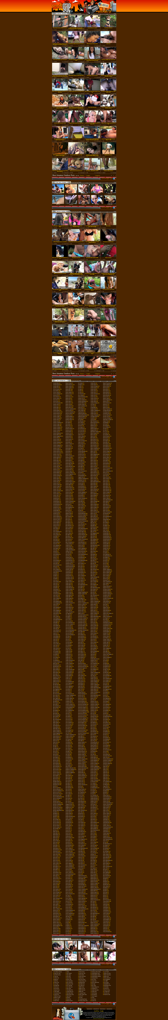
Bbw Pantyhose (56, 705)
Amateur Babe (55, 407)
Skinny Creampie (106, 492)
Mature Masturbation (94, 481)
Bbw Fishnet (55, 690)
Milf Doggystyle (94, 533)
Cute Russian (68, 752)
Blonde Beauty (56, 913)
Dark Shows (69, 996)
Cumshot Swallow (69, 736)
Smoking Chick (106, 540)
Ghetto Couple (80, 502)
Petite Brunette (93, 731)
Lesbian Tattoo (93, 390)
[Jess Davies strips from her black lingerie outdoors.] (92, 240)
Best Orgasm (55, 757)
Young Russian (106, 925)
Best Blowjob (55, 748)
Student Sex (105, 614)
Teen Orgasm (105, 719)
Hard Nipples (80, 598)
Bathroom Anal (56, 680)
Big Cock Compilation (57, 790)
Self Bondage (105, 422)
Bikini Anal (55, 831)
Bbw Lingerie (55, 698)
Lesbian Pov (80, 924)
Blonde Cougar (56, 922)
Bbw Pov (55, 708)
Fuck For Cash (81, 474)
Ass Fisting (55, 654)
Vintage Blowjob (106, 822)
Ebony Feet (68, 858)
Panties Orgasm (93, 696)
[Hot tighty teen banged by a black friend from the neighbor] (60, 320)
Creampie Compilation (70, 695)
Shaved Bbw (105, 442)
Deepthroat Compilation (70, 769)
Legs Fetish (80, 871)
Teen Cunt (105, 683)
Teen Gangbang (106, 704)
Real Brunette (93, 857)
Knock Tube (69, 979)
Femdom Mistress (81, 402)
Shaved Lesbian (106, 457)
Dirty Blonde (68, 786)
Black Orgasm (55, 874)
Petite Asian (93, 728)
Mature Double (93, 455)
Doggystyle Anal (69, 804)
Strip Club (105, 604)
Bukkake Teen (68, 514)
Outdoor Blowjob (94, 680)
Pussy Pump (93, 846)
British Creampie (69, 443)
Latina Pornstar (81, 855)
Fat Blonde (68, 927)
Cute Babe (67, 740)
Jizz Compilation (81, 792)
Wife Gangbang (106, 872)
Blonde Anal (55, 910)
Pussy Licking (93, 842)
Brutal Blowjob (68, 505)
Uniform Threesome (107, 804)
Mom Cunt (93, 583)
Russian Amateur (106, 386)
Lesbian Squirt (93, 384)
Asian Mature (55, 621)
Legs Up (79, 874)
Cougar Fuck (68, 664)
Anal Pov (55, 557)
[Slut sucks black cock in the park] (60, 58)
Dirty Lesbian (68, 793)
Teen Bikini (105, 671)
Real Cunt (92, 863)
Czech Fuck (68, 760)
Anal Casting (55, 528)
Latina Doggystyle (81, 839)
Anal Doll (55, 537)
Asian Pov (55, 633)
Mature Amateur (94, 433)
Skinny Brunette (106, 490)
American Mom (56, 524)
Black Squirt (55, 890)
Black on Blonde (56, 908)
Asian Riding (55, 636)
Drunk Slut (68, 831)
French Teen (80, 469)
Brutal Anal (68, 504)
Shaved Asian (105, 439)
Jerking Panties (81, 790)
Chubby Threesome (69, 602)
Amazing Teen (56, 513)
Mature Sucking (93, 504)
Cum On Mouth (68, 722)
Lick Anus (92, 404)
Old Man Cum (93, 660)
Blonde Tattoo (68, 402)
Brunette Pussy (68, 492)
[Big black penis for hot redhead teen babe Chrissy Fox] (92, 304)
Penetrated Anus (94, 716)
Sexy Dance (105, 433)
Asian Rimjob (55, 637)
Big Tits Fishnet (56, 822)
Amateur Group (56, 448)
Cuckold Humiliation (69, 705)
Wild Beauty (105, 881)
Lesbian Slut (80, 933)
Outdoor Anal (93, 678)
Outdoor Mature (94, 689)
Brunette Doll (68, 475)
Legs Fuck (80, 872)
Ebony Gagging (68, 863)
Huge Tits (80, 689)
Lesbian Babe (80, 878)
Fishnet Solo (80, 439)
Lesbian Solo (93, 383)
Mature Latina (93, 477)
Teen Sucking (105, 745)
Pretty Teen (93, 816)
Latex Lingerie (81, 825)
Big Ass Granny (56, 772)
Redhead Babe (93, 877)
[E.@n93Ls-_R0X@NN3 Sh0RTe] (92, 169)
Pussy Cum (93, 834)
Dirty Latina (68, 792)
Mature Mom (93, 483)
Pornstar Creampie (94, 763)
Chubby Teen (68, 601)
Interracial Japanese (81, 719)
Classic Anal (68, 604)
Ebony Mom (68, 878)
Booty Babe (68, 422)
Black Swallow (56, 893)
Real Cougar (93, 860)
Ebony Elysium (70, 1000)
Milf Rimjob (93, 554)
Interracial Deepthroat (82, 710)
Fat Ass (67, 922)
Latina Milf (80, 849)
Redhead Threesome (94, 899)
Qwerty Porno (84, 950)
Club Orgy (68, 636)
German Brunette (81, 489)
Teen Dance (105, 684)
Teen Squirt (105, 740)
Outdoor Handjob (94, 686)
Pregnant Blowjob (94, 798)
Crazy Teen (68, 692)
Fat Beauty (68, 925)
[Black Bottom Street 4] (76, 137)
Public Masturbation (94, 830)
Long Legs (93, 419)
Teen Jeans (105, 711)
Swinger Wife (105, 645)
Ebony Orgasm (68, 880)
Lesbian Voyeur (93, 399)
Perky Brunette (93, 724)
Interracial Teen (81, 731)
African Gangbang (56, 393)
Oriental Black (93, 677)
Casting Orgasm (69, 546)
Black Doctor (55, 858)
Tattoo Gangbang (106, 648)
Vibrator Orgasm (106, 813)
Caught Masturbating (69, 549)
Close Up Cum (68, 625)
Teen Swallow (105, 746)
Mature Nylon (93, 484)
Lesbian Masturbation (82, 908)
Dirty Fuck (68, 790)
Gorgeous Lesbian (81, 536)
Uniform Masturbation (107, 802)
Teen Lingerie (105, 714)
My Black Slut (82, 983)
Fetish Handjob (81, 408)
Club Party (68, 637)
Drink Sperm (68, 819)
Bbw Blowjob (55, 684)
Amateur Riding (56, 472)
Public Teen (93, 833)
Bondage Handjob (69, 416)
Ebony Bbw (68, 842)
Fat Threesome (81, 393)
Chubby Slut (68, 599)
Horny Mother (80, 652)
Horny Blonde (80, 634)
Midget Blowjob (94, 519)
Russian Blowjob (106, 393)
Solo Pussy (105, 560)
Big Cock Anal (56, 787)
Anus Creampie (56, 569)
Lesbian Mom (80, 911)
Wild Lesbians (105, 886)
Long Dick (93, 418)
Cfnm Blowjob (68, 552)
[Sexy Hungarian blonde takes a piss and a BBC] (92, 272)
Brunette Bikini (68, 464)
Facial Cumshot (68, 914)
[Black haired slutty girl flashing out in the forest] (60, 90)
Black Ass (55, 843)
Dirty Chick (68, 789)
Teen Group (105, 708)
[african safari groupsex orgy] (60, 122)
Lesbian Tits (93, 395)
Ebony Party (68, 883)
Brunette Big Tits (69, 463)
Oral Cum (92, 666)
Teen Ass (104, 661)
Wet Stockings (105, 851)
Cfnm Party (68, 555)
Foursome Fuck (81, 454)
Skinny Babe (105, 483)
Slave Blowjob (105, 513)
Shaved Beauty (106, 443)
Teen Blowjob (105, 672)
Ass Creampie (55, 651)
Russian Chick (105, 396)
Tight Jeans (105, 774)
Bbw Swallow (55, 716)
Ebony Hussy (81, 974)
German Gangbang (81, 492)
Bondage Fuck (68, 414)
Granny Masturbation (82, 554)
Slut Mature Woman (58, 193)
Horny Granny (80, 645)
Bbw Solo (55, 711)
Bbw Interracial (56, 693)
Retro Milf (92, 916)
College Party (68, 654)
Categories (97, 175)
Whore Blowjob (106, 857)
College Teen (68, 658)
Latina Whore (80, 866)
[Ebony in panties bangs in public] (76, 367)
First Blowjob (80, 421)
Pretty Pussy (93, 814)
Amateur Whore (56, 493)
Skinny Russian (106, 507)
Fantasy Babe (68, 917)
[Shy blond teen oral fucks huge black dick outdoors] (60, 169)
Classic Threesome (69, 611)
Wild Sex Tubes (84, 961)
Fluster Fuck (84, 204)
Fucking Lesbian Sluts (83, 1000)
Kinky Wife (80, 811)
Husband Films (81, 692)
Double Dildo (68, 811)
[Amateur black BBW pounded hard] (108, 367)
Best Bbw (55, 746)
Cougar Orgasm (68, 666)
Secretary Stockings (106, 418)
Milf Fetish (93, 536)
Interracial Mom (81, 724)
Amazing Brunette (56, 504)
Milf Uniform (93, 572)
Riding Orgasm (93, 931)
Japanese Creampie (81, 755)
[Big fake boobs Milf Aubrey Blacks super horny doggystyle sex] (108, 272)
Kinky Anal (80, 799)
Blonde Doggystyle (56, 925)
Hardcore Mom (81, 605)
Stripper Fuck (105, 607)
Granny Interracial (81, 551)
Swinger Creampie (106, 640)
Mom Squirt (93, 593)
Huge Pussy (80, 686)
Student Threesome (106, 616)
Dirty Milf (67, 795)
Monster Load (93, 605)
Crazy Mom (68, 689)
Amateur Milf (55, 458)
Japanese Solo (80, 781)
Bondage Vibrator (69, 419)
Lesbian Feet (80, 895)
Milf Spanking (93, 558)
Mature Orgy (93, 487)
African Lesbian (56, 398)
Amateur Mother (56, 461)
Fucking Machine (81, 475)
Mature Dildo (93, 452)
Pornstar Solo (93, 777)
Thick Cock (105, 757)
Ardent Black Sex (70, 991)
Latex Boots (80, 821)
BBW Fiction (81, 986)
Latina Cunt (80, 837)
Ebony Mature (68, 875)
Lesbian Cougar (81, 890)
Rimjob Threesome (106, 383)
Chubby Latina (68, 592)
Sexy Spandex (105, 434)
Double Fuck (68, 814)
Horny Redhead (81, 655)
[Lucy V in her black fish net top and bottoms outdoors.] (60, 106)
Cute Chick (68, 745)
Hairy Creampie (81, 575)
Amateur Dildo (56, 434)
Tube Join (97, 193)
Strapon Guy (105, 599)
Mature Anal (93, 434)
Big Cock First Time (57, 793)
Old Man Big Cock (94, 658)
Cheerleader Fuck (69, 578)
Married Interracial (94, 422)
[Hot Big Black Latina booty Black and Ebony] (92, 288)
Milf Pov (92, 552)
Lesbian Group (81, 902)
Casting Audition (69, 543)
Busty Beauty (68, 522)
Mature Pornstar (94, 490)
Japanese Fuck (80, 760)
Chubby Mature (68, 595)
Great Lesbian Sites (95, 982)
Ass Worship (55, 660)
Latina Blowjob (81, 831)
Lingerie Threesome (94, 414)
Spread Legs (105, 578)
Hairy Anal (80, 564)
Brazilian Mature (69, 434)
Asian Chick (55, 595)
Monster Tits (93, 608)
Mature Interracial (94, 474)
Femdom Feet (80, 398)
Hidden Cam (80, 613)
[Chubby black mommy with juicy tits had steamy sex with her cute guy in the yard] (60, 42)
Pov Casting (93, 783)
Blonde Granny (68, 383)
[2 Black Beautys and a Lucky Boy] (60, 240)
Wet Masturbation (106, 843)
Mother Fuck (93, 614)
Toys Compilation (106, 789)
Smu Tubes (69, 988)
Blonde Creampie (56, 924)
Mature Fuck (93, 466)
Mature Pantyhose (94, 489)
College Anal (68, 649)
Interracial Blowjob (81, 702)
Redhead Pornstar (94, 893)
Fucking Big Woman (83, 999)
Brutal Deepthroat (69, 507)
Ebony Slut (68, 887)
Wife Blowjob (105, 871)
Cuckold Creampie (69, 704)
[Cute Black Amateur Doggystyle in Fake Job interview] (92, 224)
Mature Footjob (93, 464)
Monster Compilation (94, 601)
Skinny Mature (106, 501)
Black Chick (55, 854)
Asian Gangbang (56, 610)
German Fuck (80, 490)
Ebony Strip (68, 890)
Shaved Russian (106, 463)
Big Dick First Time (57, 807)
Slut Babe (105, 521)
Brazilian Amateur (69, 428)
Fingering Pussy (81, 418)
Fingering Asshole (81, 413)
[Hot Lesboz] (108, 224)
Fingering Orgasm (81, 416)
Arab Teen (55, 580)
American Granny (56, 519)
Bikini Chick (55, 836)
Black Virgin (55, 904)
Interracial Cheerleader (82, 704)
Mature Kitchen (93, 475)
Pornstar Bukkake (94, 760)
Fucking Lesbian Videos (96, 971)
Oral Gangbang (93, 669)
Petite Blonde (93, 730)
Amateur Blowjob (56, 411)
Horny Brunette (81, 637)
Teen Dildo (105, 687)
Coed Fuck (68, 646)
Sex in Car (105, 431)
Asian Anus (55, 584)
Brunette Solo (68, 495)
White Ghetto (105, 852)
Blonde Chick (55, 921)
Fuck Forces (58, 950)
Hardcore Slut (80, 610)
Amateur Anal (55, 404)
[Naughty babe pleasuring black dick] (76, 122)
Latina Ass (80, 828)
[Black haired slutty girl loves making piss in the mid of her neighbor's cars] (60, 367)
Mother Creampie (94, 613)
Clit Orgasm (68, 616)
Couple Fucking (69, 672)
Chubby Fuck (68, 590)
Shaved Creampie (106, 451)
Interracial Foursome (82, 714)
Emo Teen (67, 895)
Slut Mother (105, 525)
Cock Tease (68, 643)
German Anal (80, 483)
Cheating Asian (68, 557)
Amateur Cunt (55, 431)
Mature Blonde (93, 442)
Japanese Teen (80, 783)
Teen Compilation (106, 678)
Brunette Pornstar (69, 489)
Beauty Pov (55, 740)
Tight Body (105, 771)
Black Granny (55, 861)
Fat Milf (79, 386)
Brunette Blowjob (69, 466)
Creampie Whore (69, 702)
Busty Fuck (68, 530)
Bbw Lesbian (55, 696)
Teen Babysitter (106, 664)
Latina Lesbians (81, 845)
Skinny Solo (105, 508)
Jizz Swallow (80, 796)
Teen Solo (105, 736)
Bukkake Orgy (68, 513)
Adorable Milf (55, 386)
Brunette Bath (68, 460)
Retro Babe (93, 902)
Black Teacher (55, 895)
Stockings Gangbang (107, 593)
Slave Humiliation (106, 516)
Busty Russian (68, 539)
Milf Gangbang (93, 539)
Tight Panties (105, 775)
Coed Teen (68, 648)
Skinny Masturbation (107, 499)
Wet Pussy (105, 849)
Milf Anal (92, 522)
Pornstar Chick (93, 761)
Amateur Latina (56, 454)
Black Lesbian (55, 863)
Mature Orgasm (93, 486)
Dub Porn (71, 204)
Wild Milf (105, 889)
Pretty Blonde (93, 807)
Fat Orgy (79, 389)
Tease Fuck (105, 658)
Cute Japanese (68, 746)
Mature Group (93, 469)
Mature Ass (93, 436)
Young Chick (105, 914)
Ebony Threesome (69, 893)
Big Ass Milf (55, 775)
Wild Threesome (106, 899)
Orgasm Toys (93, 674)
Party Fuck (93, 711)
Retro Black (93, 904)
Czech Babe (68, 755)
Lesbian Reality (81, 927)
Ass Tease (55, 658)
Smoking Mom (106, 545)
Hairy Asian (80, 566)
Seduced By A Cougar (107, 419)
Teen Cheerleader (106, 675)
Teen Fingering (106, 698)
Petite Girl (92, 734)
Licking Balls (93, 407)
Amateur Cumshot (56, 430)
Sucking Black (105, 625)
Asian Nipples (55, 625)
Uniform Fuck (105, 801)
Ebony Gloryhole (69, 866)
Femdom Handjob (81, 399)
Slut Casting (105, 522)
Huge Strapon (80, 687)
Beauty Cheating (56, 730)
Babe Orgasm (55, 672)
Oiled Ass (92, 655)
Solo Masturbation (106, 555)
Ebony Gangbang (69, 864)
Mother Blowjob (94, 611)
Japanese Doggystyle (82, 758)
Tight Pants (105, 777)
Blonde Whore (68, 407)
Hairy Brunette (81, 572)
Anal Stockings (56, 560)
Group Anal (80, 555)
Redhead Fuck (93, 886)
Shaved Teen (105, 466)
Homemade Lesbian (81, 624)
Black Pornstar (56, 878)
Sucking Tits (105, 633)
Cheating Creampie (69, 561)
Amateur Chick (56, 419)
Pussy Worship (93, 852)
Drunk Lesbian (68, 825)
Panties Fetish (93, 693)
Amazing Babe (56, 499)
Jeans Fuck (80, 787)
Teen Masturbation (106, 716)
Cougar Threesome (69, 669)
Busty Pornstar (68, 537)
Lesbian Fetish (80, 896)
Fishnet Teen (80, 442)
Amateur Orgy (56, 466)
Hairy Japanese (81, 580)
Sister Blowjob (106, 474)
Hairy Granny (80, 578)
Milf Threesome (94, 569)
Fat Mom (80, 387)
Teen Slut (105, 734)
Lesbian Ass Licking (82, 877)
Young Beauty (105, 907)
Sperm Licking (106, 575)
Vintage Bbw (105, 819)
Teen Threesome (106, 749)
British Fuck (68, 445)
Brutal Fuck (68, 510)
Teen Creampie (106, 680)
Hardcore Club (81, 601)
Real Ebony (93, 864)
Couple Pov (68, 677)
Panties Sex (93, 698)
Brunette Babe (68, 458)
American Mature (56, 521)
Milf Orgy (92, 548)
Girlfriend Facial (81, 516)
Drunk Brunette (68, 822)
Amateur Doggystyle (57, 436)
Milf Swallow (93, 566)
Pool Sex (92, 752)
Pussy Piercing (93, 845)
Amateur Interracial (56, 452)
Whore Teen (105, 864)
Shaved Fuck (105, 452)
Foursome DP (80, 452)
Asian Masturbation (56, 619)
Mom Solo (92, 592)
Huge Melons (80, 683)
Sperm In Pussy (106, 574)
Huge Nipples (80, 684)
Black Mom (55, 871)
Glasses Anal (80, 522)
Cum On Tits (68, 725)
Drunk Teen (68, 833)
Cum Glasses (68, 714)
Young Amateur (106, 901)
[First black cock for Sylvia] (92, 74)
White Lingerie (106, 854)
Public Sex (93, 831)
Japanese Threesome (82, 784)
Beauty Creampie (56, 731)
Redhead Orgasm (94, 892)
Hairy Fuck (80, 577)
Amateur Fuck (55, 443)
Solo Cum (105, 551)
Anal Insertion (55, 546)
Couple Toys (68, 678)
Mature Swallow (94, 505)
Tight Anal (105, 766)
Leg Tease (80, 869)
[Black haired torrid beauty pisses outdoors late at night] (60, 153)
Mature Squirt (93, 499)
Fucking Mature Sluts (96, 973)
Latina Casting (80, 833)
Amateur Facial (56, 440)
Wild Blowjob (105, 884)
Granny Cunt (80, 545)
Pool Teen (92, 754)
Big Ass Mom (55, 777)
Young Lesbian (106, 924)
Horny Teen (80, 658)
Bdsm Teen (55, 724)
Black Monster (56, 872)
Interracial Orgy (81, 727)
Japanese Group (81, 763)
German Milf (80, 495)
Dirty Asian (68, 781)
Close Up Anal (68, 621)
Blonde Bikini (55, 916)
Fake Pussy (68, 916)
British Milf (68, 449)
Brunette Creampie (69, 472)
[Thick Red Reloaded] (92, 106)
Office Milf (93, 652)
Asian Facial (55, 604)
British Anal (68, 440)
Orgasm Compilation (94, 672)
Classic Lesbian (68, 608)
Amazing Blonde (56, 502)
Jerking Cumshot (81, 789)
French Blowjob (81, 461)
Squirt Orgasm (105, 583)
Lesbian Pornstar (81, 922)
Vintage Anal (105, 816)
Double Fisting (68, 813)
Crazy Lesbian (68, 687)
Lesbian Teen (93, 392)
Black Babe (55, 845)
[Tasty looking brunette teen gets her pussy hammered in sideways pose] (76, 106)
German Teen (80, 496)
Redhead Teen (93, 898)
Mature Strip (93, 502)
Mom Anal (92, 578)
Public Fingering (94, 825)
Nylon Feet (93, 643)
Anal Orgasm (55, 548)
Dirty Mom (68, 796)
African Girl (55, 395)
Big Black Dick (56, 783)
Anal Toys (55, 566)
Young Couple (105, 916)
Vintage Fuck (105, 824)
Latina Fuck (80, 840)
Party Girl (92, 713)
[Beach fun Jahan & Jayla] (76, 288)
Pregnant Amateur (94, 796)
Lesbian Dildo (80, 892)
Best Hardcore (55, 755)
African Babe (55, 390)
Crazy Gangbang (69, 686)
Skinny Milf (105, 502)
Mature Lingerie (94, 480)
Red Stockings (93, 874)
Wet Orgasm (105, 845)
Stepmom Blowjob (106, 586)
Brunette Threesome (69, 501)
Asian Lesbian (55, 616)
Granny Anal (80, 540)
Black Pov (55, 880)
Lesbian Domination (82, 893)
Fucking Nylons (95, 977)
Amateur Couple (56, 425)
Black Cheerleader (56, 852)
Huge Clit (80, 672)
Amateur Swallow (56, 484)
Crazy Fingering (69, 683)
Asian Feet (55, 605)
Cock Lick (67, 640)
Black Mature (55, 866)
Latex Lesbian (80, 824)
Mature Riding (93, 495)
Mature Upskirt (93, 514)
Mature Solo (93, 498)
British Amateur (69, 439)
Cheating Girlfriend (69, 564)
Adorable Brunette (56, 384)
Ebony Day (69, 999)
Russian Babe (105, 389)
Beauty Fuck (55, 734)
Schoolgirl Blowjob (106, 410)
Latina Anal (80, 827)
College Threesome (69, 660)
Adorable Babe (56, 383)
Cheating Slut (68, 574)
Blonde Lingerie (69, 387)
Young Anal (105, 902)
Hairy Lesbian (80, 583)
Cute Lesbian (68, 749)
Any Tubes (69, 974)
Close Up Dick (68, 627)
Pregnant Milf (93, 802)
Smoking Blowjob (106, 537)
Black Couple (55, 855)
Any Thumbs (69, 973)
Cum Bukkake (68, 708)
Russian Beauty (106, 390)
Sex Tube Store (70, 986)
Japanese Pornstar (81, 777)
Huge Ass (80, 669)
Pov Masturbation (94, 787)
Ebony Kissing (68, 871)
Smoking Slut (105, 546)
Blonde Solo (68, 399)
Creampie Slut (68, 701)
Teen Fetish (105, 696)
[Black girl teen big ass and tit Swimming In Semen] (60, 137)
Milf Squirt (93, 560)
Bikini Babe (55, 833)
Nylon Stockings (94, 651)
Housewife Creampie (82, 664)
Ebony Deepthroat (69, 855)
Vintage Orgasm (106, 833)
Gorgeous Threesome (82, 539)
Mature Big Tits (93, 440)
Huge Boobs (80, 671)
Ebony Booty (68, 846)
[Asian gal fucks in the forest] (108, 288)
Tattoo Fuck (105, 646)
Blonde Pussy (68, 396)
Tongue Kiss (105, 786)
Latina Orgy (80, 854)
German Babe (80, 484)
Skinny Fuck (105, 493)
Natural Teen (93, 630)
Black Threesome (56, 898)
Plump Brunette (93, 748)
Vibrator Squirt (106, 814)
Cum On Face (68, 719)
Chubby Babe (68, 584)
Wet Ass (104, 842)
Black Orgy (55, 875)
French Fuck (80, 463)
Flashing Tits (80, 445)
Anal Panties (55, 552)
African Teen (55, 401)
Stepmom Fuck (106, 587)
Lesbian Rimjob (81, 928)
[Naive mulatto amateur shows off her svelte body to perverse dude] (92, 58)
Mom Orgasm (93, 589)
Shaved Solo (105, 464)
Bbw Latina (55, 695)
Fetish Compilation (81, 405)
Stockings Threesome (107, 598)
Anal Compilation (56, 531)
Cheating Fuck (68, 563)
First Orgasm (80, 427)
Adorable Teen (56, 387)
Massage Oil (93, 427)
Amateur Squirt (56, 478)
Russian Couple (106, 398)
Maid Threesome (94, 421)
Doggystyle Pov (69, 807)
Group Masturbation (82, 560)
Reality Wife (93, 872)
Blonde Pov (68, 395)
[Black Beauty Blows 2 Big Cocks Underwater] (76, 304)
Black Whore (55, 905)
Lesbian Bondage (81, 884)
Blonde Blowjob (56, 917)
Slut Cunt (105, 524)
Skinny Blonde (106, 487)
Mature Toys (93, 513)
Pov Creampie (93, 784)
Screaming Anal (106, 411)
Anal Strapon (55, 561)
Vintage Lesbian (106, 825)
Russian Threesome (106, 408)
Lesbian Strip (93, 389)
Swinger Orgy (105, 642)
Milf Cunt (92, 531)
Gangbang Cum (81, 480)
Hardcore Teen (81, 611)
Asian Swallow (56, 643)
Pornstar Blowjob (94, 758)
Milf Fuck (92, 537)
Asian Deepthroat (56, 601)
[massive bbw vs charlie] (92, 26)
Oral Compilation (94, 663)
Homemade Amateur (82, 614)
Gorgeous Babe (81, 531)
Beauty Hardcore (56, 736)
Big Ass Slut (55, 778)
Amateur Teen (55, 489)
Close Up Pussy (68, 633)
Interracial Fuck (81, 716)
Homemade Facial (81, 619)
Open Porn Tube (71, 193)
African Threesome (56, 402)
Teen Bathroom (106, 666)
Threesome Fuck (106, 761)
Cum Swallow (68, 731)
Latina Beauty (80, 830)
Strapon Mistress (106, 601)
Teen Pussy (105, 730)
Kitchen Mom (80, 816)
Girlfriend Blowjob (81, 513)
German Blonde (81, 486)
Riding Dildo (93, 928)
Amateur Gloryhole (56, 446)
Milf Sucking (93, 564)
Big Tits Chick (56, 821)
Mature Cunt (93, 451)
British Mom (68, 451)
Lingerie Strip (93, 413)
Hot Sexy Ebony (82, 979)
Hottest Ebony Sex (82, 980)
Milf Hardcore (93, 542)
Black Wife (55, 907)
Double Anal (68, 808)
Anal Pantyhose (56, 554)
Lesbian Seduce (81, 930)
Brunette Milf (68, 484)
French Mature (81, 464)
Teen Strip (105, 743)
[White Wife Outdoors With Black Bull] (76, 74)
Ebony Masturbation (69, 874)
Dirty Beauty (68, 784)
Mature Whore (93, 516)
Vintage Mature (106, 828)
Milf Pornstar (93, 551)
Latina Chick (80, 834)
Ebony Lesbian (68, 872)
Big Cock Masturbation (57, 796)
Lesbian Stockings (94, 386)
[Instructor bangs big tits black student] (60, 335)
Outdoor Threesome (94, 692)
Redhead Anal (93, 875)
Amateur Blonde (56, 410)
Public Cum (93, 821)
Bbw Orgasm (55, 702)
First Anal (80, 419)
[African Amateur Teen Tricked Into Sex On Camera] (108, 106)
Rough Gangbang (106, 384)
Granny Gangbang (81, 548)
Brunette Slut (68, 493)
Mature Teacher (93, 510)
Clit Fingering (68, 613)
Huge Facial (80, 680)
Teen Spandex (105, 737)
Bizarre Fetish (55, 840)
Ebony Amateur (68, 837)
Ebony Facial (68, 857)
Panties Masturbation (94, 695)
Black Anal (55, 842)
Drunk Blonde (68, 821)
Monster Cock (93, 599)
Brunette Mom (68, 486)
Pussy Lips (93, 843)
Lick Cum (92, 405)
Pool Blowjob (93, 751)
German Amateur (81, 481)
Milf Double (93, 534)
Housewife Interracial (82, 666)
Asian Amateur (56, 581)
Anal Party (55, 555)
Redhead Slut (93, 895)
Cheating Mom (68, 572)
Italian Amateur (81, 734)
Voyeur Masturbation (107, 839)
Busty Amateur (68, 516)
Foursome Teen (81, 455)
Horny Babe (80, 631)
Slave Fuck (105, 514)
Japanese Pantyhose (81, 775)
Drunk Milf (68, 827)
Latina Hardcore (81, 843)
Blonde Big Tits (56, 914)
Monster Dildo (93, 604)
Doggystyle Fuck (69, 805)
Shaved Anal (105, 437)
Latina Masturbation (82, 848)
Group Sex (80, 561)
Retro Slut (92, 919)
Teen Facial (105, 693)
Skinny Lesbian (106, 498)
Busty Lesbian (68, 533)
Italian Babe (80, 736)
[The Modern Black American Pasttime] (76, 42)
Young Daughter (106, 919)
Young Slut (105, 927)
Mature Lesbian (93, 478)
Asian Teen (55, 645)
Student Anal (105, 608)
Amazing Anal (55, 496)
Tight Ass (105, 769)
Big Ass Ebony (56, 769)
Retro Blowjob (93, 907)
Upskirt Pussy (105, 808)
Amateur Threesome (57, 490)
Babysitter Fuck (56, 677)
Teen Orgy (105, 721)
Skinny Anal (105, 480)
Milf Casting (93, 528)
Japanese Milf (80, 771)
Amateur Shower (56, 474)
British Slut (68, 452)
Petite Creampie (93, 733)
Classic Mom (68, 610)
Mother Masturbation (94, 616)
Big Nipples (55, 814)
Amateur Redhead (56, 471)
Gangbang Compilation (82, 478)
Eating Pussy (68, 834)
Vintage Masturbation (107, 827)
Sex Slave (105, 430)
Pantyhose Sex (93, 708)
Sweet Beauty (105, 637)
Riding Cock (93, 922)
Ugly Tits (105, 793)
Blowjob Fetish (68, 410)
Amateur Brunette (56, 413)
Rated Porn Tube (70, 983)
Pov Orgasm (93, 790)
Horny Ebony (80, 643)
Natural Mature (93, 627)
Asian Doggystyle (56, 602)
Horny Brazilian (81, 636)
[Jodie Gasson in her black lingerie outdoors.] (76, 320)
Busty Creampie (69, 527)
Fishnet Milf (80, 437)
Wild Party (105, 893)
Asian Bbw (55, 587)
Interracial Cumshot (81, 708)
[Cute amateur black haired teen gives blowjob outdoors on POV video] (108, 304)
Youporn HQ (97, 961)
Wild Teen (105, 898)
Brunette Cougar (69, 471)
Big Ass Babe (55, 761)
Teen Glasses (105, 705)
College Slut (68, 657)
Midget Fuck (93, 521)
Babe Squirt (55, 674)
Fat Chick (67, 930)
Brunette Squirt (68, 496)
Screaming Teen (106, 413)
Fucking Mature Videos (96, 974)
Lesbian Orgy (80, 916)
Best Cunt (55, 751)
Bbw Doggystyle (56, 689)
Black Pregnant (56, 881)
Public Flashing (93, 827)
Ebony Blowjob (68, 845)
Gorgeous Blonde (81, 533)
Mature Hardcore (94, 472)
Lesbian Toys (93, 396)
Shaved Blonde (106, 446)
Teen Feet (105, 695)
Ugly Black (105, 790)
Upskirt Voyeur (106, 811)
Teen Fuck (105, 702)
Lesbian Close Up (81, 886)
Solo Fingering (106, 554)
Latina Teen (80, 863)
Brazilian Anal (68, 430)
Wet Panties (105, 846)
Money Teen (93, 596)
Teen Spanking (106, 739)
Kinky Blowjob (81, 801)
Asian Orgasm (55, 627)
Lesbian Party (80, 919)
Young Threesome (106, 931)
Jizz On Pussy (80, 793)
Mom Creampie (93, 581)
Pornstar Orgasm (94, 769)
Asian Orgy (55, 628)
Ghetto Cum (80, 504)
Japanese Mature (81, 769)
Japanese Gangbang (81, 761)
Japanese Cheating (81, 752)
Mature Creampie (94, 449)
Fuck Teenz (94, 979)
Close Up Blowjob (69, 622)
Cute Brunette (68, 743)
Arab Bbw (55, 575)
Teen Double (105, 692)
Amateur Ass (55, 405)
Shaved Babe (105, 440)
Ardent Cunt (110, 193)
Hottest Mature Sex (95, 986)
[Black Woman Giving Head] (92, 42)
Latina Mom (80, 851)
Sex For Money (106, 427)
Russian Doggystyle (106, 399)
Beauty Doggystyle (56, 733)
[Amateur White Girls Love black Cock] (76, 90)
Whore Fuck (105, 858)
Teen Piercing (105, 727)
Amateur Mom (56, 460)
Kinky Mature (80, 807)
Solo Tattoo (105, 561)
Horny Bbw (80, 633)
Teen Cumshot (105, 681)
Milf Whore (93, 574)
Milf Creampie (93, 530)
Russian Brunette (106, 395)
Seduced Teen (105, 421)
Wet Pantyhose (105, 848)
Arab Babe (55, 574)
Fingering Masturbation (82, 414)
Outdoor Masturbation (95, 687)
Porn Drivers (71, 950)
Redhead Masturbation (95, 889)
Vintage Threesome (106, 837)
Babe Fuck (55, 671)
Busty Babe (68, 521)
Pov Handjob (93, 786)
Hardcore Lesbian (81, 604)
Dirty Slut (67, 799)
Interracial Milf (81, 722)
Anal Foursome (56, 542)
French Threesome (81, 471)
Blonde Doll (55, 927)
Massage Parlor (93, 430)
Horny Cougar (80, 640)
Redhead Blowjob (94, 880)
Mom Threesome (94, 595)
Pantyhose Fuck (93, 705)
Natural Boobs (93, 624)
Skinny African (106, 477)
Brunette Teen (68, 499)
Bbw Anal (55, 683)
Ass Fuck (55, 655)
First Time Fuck (81, 431)
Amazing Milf (55, 510)
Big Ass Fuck (55, 771)
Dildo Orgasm (68, 775)
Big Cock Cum (56, 792)
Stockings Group (106, 595)
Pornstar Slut (93, 775)
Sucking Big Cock (106, 622)
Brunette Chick (68, 469)
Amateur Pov (55, 469)
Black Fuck (55, 860)
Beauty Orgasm (56, 737)
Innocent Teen (80, 696)
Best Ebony (55, 752)
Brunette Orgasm (69, 487)
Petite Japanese (93, 736)
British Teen (68, 454)
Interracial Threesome (82, 733)
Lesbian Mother (81, 913)
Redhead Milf (93, 890)
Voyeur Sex (105, 840)
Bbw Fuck (55, 692)
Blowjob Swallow (69, 413)
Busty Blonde (68, 524)
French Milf (80, 466)
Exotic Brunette (68, 904)
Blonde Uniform (69, 405)
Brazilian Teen (68, 437)
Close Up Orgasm (69, 631)
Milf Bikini (93, 525)
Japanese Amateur (81, 742)
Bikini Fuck (55, 837)
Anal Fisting (55, 540)
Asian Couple (55, 596)
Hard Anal (80, 595)
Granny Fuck (80, 546)
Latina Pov (80, 857)
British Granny (68, 446)
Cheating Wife (68, 575)
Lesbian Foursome (81, 901)
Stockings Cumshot (106, 589)
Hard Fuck (80, 596)
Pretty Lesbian (93, 813)
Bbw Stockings (56, 714)
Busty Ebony (68, 528)
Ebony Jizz (68, 869)
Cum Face (67, 713)
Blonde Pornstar (69, 393)
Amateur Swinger (56, 486)
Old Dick (92, 657)
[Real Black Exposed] (76, 256)
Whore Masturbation (107, 860)
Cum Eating (68, 711)
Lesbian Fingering (81, 898)
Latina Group (80, 842)
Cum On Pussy (68, 724)
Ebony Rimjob (68, 886)
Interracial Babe (81, 699)
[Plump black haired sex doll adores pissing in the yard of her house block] (60, 74)
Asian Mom (55, 624)
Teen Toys (105, 752)
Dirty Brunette (68, 787)
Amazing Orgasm (56, 511)
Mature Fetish (93, 460)
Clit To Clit (68, 619)
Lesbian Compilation (82, 889)
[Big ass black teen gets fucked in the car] (92, 90)
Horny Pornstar (81, 654)
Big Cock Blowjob (56, 789)
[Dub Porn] (108, 42)
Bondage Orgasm (69, 418)
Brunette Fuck (68, 478)
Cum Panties (68, 727)
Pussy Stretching (94, 848)
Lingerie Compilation (95, 410)
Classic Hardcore (69, 607)
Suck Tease (105, 619)
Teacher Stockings (106, 657)
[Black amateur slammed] (76, 335)
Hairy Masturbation (81, 584)
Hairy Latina (80, 581)
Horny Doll (80, 642)
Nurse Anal (93, 634)
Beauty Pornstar (56, 739)
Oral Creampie (93, 664)
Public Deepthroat (94, 822)
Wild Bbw (105, 880)
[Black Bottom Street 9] (92, 335)
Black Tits (55, 899)
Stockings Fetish (106, 590)
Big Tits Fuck (55, 824)
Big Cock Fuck (56, 795)
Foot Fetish (80, 448)
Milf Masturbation (94, 545)
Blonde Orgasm (68, 392)
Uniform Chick (106, 799)
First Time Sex (81, 433)
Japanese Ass (80, 745)
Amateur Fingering (56, 442)
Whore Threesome (106, 866)
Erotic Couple (68, 898)
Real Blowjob (93, 855)
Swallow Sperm (106, 636)
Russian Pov (105, 404)
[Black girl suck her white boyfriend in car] (60, 256)
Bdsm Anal (55, 721)
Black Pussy (55, 883)
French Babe (80, 460)
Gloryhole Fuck (81, 530)
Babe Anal (55, 663)
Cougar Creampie (69, 663)
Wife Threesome (106, 875)
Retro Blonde (93, 905)
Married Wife (93, 424)
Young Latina (105, 922)
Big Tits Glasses (56, 825)
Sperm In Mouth (106, 572)
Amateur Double (56, 439)
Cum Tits (67, 733)
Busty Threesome (69, 542)
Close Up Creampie (69, 624)
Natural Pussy (93, 628)
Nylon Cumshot (93, 642)
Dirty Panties (68, 798)
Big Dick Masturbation (57, 810)
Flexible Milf (80, 446)
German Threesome (81, 498)
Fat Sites (80, 997)
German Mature (81, 493)
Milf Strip (92, 563)
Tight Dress (105, 772)
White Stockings (106, 855)
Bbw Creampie (56, 687)
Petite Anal (93, 727)
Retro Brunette (93, 908)
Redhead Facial (93, 884)
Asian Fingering (56, 607)
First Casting (80, 422)
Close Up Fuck (68, 628)
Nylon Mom (93, 649)
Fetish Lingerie (81, 410)
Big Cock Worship (56, 798)
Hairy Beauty (80, 569)
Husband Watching (81, 693)
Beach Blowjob (56, 725)
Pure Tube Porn (70, 982)
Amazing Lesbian (56, 508)
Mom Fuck (93, 586)
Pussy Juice (93, 840)
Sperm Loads (105, 577)
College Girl (68, 652)
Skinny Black (105, 486)
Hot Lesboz (94, 985)
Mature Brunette (94, 445)
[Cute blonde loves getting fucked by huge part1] (92, 122)
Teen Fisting (105, 701)
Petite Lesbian (93, 739)
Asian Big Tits (56, 590)
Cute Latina (68, 748)
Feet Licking (80, 395)
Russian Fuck (105, 401)
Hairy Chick (80, 574)
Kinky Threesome (81, 810)
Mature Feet (93, 458)
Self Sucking (105, 425)
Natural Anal (93, 622)
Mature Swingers (94, 507)
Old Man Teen (93, 661)
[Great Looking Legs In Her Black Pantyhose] (60, 351)
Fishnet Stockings (81, 440)
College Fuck (68, 651)
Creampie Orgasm (69, 698)
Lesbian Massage (81, 907)
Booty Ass (67, 421)
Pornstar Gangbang (94, 766)
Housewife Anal (81, 663)
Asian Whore (55, 649)
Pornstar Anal (93, 755)
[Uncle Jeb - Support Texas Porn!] (108, 351)
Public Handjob (93, 828)
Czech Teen (68, 763)
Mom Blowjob (93, 580)
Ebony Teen (68, 892)
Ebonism (68, 997)
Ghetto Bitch (80, 501)
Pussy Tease (93, 851)
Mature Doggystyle (94, 454)
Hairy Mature (80, 586)
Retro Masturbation (94, 913)
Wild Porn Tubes (71, 961)
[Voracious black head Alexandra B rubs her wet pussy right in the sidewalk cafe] (92, 137)
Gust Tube (69, 976)
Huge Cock (80, 674)
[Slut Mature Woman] (108, 26)
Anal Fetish (55, 539)
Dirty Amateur (68, 780)
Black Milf (55, 869)
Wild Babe (105, 878)
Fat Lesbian (80, 383)
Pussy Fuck (93, 839)
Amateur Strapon (56, 480)
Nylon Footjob (93, 646)
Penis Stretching (94, 719)
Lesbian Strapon (94, 387)
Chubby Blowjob (69, 587)
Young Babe (105, 905)
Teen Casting (105, 674)
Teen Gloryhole (106, 707)
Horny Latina (80, 646)
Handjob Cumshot (81, 593)
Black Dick (55, 857)
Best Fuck (55, 754)
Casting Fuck (68, 545)
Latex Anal (80, 819)
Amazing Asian (56, 498)
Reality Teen (93, 871)
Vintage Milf (105, 830)
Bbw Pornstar (55, 707)
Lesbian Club (80, 887)
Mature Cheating (94, 446)
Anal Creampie (56, 534)
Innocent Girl (80, 695)
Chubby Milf (68, 596)
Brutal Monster (68, 511)
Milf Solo (92, 557)
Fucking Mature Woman (96, 976)
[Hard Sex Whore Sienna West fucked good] (60, 288)
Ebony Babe (68, 840)
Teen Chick (105, 677)
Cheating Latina (69, 569)
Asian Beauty (55, 589)
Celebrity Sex (68, 551)
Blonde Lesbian (68, 386)
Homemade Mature (81, 625)
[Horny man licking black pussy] (108, 335)
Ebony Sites (81, 977)
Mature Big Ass (93, 439)
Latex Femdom (81, 822)
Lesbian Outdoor (81, 917)
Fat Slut (79, 390)
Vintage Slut (105, 834)
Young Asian (105, 904)
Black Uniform (56, 901)
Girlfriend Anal (81, 511)
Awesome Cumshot (56, 661)
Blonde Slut (68, 398)
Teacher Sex (105, 655)
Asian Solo (55, 640)
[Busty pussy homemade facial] (76, 169)
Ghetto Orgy (80, 507)
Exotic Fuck (68, 907)
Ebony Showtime (82, 976)
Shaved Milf (105, 460)
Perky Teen (93, 725)
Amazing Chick (56, 505)
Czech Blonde (68, 757)
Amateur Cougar (56, 424)
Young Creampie (106, 917)
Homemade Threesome (82, 630)
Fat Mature (80, 384)
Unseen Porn (58, 961)
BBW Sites (81, 991)
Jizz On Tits (80, 795)
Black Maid (55, 864)
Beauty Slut (55, 742)
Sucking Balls (105, 621)
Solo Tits (104, 563)
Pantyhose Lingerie (94, 707)
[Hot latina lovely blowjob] (108, 240)
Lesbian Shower (81, 931)
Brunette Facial (68, 477)
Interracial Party (81, 728)
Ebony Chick (68, 851)
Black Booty (55, 851)
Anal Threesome (56, 564)
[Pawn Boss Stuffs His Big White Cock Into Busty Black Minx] (60, 304)
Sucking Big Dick (106, 624)
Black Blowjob (56, 849)
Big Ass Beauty (56, 763)
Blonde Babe (55, 911)
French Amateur (81, 457)
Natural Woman (93, 633)
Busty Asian (68, 519)
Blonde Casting (56, 919)
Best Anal (55, 743)
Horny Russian (81, 657)
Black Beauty (55, 848)
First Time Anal (81, 430)
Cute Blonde (68, 742)
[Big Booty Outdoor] (108, 153)
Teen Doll (105, 690)
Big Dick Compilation (57, 804)
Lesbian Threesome (94, 393)
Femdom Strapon (81, 404)
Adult (68, 971)
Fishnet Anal (80, 434)
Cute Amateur (68, 739)
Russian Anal (105, 387)
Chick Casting (68, 580)
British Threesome (69, 455)
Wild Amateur (105, 877)
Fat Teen (79, 392)
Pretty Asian (93, 804)
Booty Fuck (68, 425)
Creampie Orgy (68, 699)
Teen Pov (105, 728)
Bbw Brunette (55, 686)
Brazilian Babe (68, 431)
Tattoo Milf (105, 651)
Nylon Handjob (93, 648)
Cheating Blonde (69, 558)
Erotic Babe (68, 896)
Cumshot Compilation (70, 734)
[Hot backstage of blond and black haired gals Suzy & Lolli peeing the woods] (108, 320)
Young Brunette (106, 911)
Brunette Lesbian (69, 483)
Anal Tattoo (55, 563)
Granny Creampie (81, 543)
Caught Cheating (69, 548)
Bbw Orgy (55, 704)
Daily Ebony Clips (70, 994)
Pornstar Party (93, 772)
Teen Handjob (105, 710)
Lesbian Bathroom (81, 880)
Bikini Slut (55, 839)
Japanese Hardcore (81, 766)
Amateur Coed (56, 421)
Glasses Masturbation (82, 528)
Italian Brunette (81, 739)
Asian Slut (55, 639)
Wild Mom (105, 890)
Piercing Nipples (94, 743)
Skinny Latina (105, 496)
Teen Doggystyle (106, 689)
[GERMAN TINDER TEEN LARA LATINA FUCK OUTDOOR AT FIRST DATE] (76, 272)
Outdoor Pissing (94, 690)
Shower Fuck (105, 469)
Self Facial (105, 424)
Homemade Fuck (81, 622)
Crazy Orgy (68, 690)
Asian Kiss (55, 614)
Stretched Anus (106, 602)
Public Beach (93, 819)
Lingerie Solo (93, 411)
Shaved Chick (105, 449)
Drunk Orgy (68, 828)
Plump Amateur (93, 745)
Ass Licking (55, 657)
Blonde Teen (68, 404)
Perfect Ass (93, 721)
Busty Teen (68, 540)
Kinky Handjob (81, 802)
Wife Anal (105, 869)
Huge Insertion (81, 681)
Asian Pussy (55, 634)
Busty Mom (68, 536)
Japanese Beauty (81, 748)
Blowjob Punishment (69, 411)
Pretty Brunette (93, 808)
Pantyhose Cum (93, 701)
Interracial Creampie (82, 707)
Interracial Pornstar (81, 730)
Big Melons (55, 813)
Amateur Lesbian (56, 455)
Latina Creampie (81, 836)
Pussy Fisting (93, 836)
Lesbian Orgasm (81, 914)
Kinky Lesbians (81, 805)
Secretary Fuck (106, 416)
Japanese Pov (80, 778)
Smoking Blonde (106, 536)
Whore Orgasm (106, 863)
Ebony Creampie (69, 854)
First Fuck (80, 425)
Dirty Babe (68, 783)
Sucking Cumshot (106, 628)
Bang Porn (58, 204)
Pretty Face (93, 810)
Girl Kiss (79, 510)
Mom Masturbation (94, 587)
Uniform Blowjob (106, 796)
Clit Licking (68, 614)
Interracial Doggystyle (82, 711)
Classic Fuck (68, 605)
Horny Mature (80, 648)
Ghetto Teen (80, 508)
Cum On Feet (68, 721)
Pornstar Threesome (94, 780)
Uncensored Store (110, 950)
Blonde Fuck (55, 931)
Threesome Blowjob (107, 758)
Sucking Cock (105, 627)
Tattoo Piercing (106, 652)
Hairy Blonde (80, 571)
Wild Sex (104, 895)
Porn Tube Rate (70, 980)
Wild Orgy (105, 892)
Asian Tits (55, 646)
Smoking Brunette (106, 539)
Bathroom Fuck (56, 681)
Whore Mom (105, 861)
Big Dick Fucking (56, 808)
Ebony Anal (68, 839)
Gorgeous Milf (81, 537)
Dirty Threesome (69, 802)
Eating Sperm (68, 836)
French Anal (80, 458)
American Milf (56, 522)
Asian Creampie (56, 598)
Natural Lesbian (93, 625)
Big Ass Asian (55, 760)
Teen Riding (105, 731)
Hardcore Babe (81, 599)
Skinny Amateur (106, 478)
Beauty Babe (55, 727)
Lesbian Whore (93, 401)
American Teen (56, 525)
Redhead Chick (93, 881)
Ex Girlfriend (68, 902)
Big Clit (54, 786)
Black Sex (55, 884)
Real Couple (93, 861)
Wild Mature (105, 887)
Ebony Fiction (82, 971)
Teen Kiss (105, 713)
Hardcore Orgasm (81, 607)
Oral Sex (92, 671)
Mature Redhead (94, 493)
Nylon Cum (93, 640)
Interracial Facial (81, 713)
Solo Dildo (105, 552)
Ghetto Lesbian (81, 505)
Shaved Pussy (105, 461)
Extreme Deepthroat (69, 910)
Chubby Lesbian (69, 593)
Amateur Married (56, 457)
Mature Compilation (94, 448)
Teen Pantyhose (106, 724)
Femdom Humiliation (82, 401)
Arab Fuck (55, 577)
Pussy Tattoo (93, 849)
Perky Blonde (93, 722)
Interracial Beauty (81, 701)
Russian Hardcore (106, 402)
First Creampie (81, 424)
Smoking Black (106, 534)
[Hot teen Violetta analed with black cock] (76, 58)
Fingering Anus (81, 411)
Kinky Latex (80, 804)
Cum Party (68, 728)
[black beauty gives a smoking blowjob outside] (76, 224)
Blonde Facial (55, 928)
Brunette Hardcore (69, 481)
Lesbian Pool (80, 921)
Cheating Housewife (69, 566)
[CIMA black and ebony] (92, 367)
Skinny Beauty (105, 484)
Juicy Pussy (80, 798)
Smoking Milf (105, 543)
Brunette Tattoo (68, 498)
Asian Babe (55, 586)
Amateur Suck (55, 483)
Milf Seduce (93, 555)
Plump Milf (93, 749)
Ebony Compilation (69, 852)
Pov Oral (92, 789)
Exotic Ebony (68, 905)
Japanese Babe (80, 746)
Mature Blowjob (94, 443)
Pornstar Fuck (93, 764)
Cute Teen (67, 754)
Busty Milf (68, 534)
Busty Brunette (68, 525)
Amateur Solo (55, 477)
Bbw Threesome (56, 719)
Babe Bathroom (56, 664)
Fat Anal (67, 921)
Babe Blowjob (55, 666)
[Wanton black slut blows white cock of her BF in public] (108, 74)
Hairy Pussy (80, 589)
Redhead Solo (93, 896)
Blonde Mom (68, 390)
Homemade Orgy (81, 627)
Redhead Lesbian (94, 887)
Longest (88, 175)
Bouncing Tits (68, 427)
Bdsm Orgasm (55, 722)
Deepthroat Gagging (69, 772)
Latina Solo (80, 860)
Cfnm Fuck (68, 554)
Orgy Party (93, 675)
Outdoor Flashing (94, 681)
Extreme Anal (68, 908)
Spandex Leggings (106, 569)
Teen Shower (105, 733)
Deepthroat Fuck (69, 771)
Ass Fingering (55, 652)
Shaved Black (105, 445)
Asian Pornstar (56, 631)
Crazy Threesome (69, 693)
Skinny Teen (105, 510)
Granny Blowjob (81, 542)
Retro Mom (93, 917)
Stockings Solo (106, 596)
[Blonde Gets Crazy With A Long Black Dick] (92, 351)
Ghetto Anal (80, 499)
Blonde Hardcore (69, 384)
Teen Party (105, 725)
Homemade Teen (81, 628)
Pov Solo (92, 793)
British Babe (68, 442)
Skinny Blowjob (106, 489)
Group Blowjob (81, 557)
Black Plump (55, 877)
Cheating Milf (68, 571)
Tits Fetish (105, 783)
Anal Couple (55, 533)
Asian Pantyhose (56, 630)
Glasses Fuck (80, 527)
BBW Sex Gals (82, 988)
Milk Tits (92, 575)
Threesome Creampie (107, 760)
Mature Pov (93, 492)
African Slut (55, 399)
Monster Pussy (93, 607)
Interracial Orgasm (81, 725)
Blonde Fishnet (56, 930)
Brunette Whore (69, 502)
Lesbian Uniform (94, 398)
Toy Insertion (105, 787)
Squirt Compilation (106, 581)
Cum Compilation (69, 710)
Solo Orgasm (105, 558)
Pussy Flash (93, 837)
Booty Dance (68, 424)
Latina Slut (80, 858)
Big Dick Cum (56, 805)
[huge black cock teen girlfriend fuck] (76, 240)
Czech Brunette (68, 758)
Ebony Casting (68, 848)
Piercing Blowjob (94, 742)
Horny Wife (80, 660)
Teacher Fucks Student (107, 654)
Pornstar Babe (93, 757)
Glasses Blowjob (81, 524)
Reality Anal (93, 869)
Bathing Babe (55, 678)
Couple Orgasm (68, 675)
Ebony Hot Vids (82, 973)
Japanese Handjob (81, 764)
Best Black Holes (70, 993)
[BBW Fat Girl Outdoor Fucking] (60, 272)
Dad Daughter (68, 764)
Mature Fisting (93, 463)
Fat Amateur (68, 919)
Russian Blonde (106, 392)
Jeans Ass (80, 786)
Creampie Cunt (68, 696)
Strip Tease (105, 605)
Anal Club (55, 530)
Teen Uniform (105, 754)
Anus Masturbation (56, 571)
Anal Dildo (55, 536)
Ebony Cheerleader (69, 849)
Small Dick (105, 527)
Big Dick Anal (55, 801)
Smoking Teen (105, 548)
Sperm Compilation (106, 571)
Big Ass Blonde (56, 764)
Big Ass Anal (55, 758)
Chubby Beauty (68, 586)
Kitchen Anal (80, 814)
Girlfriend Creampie (82, 514)
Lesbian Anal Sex (81, 875)
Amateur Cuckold (56, 428)
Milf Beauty (93, 524)
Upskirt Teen (105, 810)
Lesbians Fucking (94, 402)
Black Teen (55, 896)
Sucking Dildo (105, 630)
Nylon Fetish (93, 645)
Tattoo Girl (105, 649)
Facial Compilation (69, 913)
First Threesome (81, 428)
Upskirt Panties (106, 807)
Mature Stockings (94, 501)
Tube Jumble (97, 950)
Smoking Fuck (105, 542)
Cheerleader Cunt (69, 577)
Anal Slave (55, 558)
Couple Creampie (69, 671)
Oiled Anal (93, 654)
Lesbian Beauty (81, 881)
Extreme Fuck (68, 911)
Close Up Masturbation (70, 630)
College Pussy (68, 655)
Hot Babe (80, 661)
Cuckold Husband (69, 707)
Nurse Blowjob (93, 636)
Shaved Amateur (106, 436)
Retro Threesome (94, 921)
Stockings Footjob (106, 592)
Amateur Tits (55, 492)
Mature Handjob (94, 471)
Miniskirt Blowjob (94, 577)
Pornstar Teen (93, 778)
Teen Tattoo (105, 748)
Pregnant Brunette (94, 799)
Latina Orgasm (81, 852)
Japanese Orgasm (81, 774)
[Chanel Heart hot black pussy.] (76, 351)
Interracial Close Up (82, 705)
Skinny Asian (105, 481)
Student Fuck (105, 611)
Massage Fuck (93, 425)
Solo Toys (105, 564)
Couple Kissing (68, 674)
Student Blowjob (106, 610)
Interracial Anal (81, 698)
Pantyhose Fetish (94, 702)
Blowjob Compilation (70, 408)
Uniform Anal (105, 795)
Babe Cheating (56, 669)
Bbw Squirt (55, 713)
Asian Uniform (56, 648)
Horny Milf (80, 649)
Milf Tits (92, 571)
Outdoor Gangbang (94, 684)
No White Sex (81, 985)
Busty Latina (68, 531)
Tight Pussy (105, 778)
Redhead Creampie (94, 883)
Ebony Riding (68, 884)
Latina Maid (80, 846)
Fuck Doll (80, 472)
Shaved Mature (106, 458)
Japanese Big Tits (81, 749)
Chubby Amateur (69, 581)
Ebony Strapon (68, 889)
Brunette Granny (69, 480)
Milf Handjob (93, 540)
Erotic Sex (68, 901)
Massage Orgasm (94, 428)
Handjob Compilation (82, 592)
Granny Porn (94, 980)
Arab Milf (55, 578)
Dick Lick (67, 774)
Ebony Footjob (68, 860)
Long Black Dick (94, 416)
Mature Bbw (93, 437)
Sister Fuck (105, 475)
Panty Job (92, 699)
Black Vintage (55, 902)
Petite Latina (93, 737)
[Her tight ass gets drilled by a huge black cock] (108, 90)
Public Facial (93, 824)
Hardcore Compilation (82, 602)
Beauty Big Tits (56, 728)
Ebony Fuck (68, 861)
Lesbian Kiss (80, 904)
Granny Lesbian (81, 552)
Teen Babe (105, 663)
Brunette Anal (68, 457)
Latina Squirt (80, 861)
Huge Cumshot (81, 675)
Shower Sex (105, 472)
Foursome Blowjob (81, 451)
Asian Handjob (56, 611)
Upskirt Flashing (106, 805)
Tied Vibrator (105, 764)
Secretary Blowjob (106, 414)
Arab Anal (55, 572)
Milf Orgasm (93, 546)
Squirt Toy (105, 584)
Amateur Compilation (57, 422)
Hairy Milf (80, 587)
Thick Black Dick (106, 755)
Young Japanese (106, 921)
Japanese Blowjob (81, 751)
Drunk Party (68, 830)
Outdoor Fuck (93, 683)
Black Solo (55, 887)
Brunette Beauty (69, 461)
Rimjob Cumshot (94, 933)
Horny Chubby (81, 639)
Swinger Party (105, 643)
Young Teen (105, 930)
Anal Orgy (55, 549)
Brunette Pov (68, 490)
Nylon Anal (93, 639)
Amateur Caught (56, 416)
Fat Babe (67, 924)
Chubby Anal (68, 583)
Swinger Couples (106, 639)
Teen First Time (106, 699)
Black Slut (55, 886)
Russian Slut (105, 405)
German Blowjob (81, 487)
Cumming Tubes (82, 993)
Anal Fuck (55, 543)
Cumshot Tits (68, 737)
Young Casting (105, 913)
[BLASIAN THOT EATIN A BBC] (92, 256)
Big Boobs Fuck (56, 784)
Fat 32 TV (81, 996)
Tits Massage (105, 784)
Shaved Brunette (106, 448)
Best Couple (55, 749)
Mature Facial (93, 457)
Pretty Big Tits (93, 805)
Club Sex (67, 639)
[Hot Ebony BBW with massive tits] (108, 58)
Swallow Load (105, 634)
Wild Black (105, 883)
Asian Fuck (55, 608)
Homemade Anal (81, 616)
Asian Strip (55, 642)
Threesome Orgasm (106, 763)
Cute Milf (67, 751)
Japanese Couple (81, 754)
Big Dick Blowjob (56, 802)
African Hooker (56, 396)
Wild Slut (105, 896)
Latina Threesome (81, 864)
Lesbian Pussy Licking (82, 925)
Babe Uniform (55, 675)
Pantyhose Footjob (94, 704)
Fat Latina (67, 933)
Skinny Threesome (106, 511)
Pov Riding (93, 792)
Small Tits (105, 530)
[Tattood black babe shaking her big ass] (108, 122)
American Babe (56, 514)
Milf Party (92, 549)
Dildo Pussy (68, 777)
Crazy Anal (68, 680)
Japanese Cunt (80, 757)
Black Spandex (56, 889)
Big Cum (55, 799)
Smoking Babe (105, 533)
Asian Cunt (55, 599)
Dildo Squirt (68, 778)
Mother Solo (93, 621)
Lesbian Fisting (81, 899)
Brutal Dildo (68, 508)
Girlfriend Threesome (82, 521)
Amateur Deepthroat (57, 433)
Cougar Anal (68, 661)
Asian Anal (55, 583)
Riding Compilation (94, 924)
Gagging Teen (80, 477)
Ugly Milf (105, 792)
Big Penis (55, 816)
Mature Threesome (94, 511)
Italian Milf (80, 740)
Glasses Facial (80, 525)
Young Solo (105, 928)
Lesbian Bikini (81, 883)
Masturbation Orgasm (95, 431)
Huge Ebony (80, 678)
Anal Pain (55, 551)
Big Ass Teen (55, 780)
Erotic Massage (68, 899)
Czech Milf (68, 761)
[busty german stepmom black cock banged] (92, 320)
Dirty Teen (68, 801)
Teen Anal (105, 660)
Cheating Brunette (69, 560)
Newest (82, 175)
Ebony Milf (68, 877)
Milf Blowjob (93, 527)
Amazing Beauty (56, 501)
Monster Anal (93, 598)
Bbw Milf (55, 701)
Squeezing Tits (106, 580)
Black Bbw (55, 846)
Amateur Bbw (55, 408)
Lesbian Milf (80, 910)
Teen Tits (105, 751)
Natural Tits (93, 631)
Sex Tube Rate (69, 985)
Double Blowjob (69, 810)
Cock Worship (68, 645)
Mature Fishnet (93, 461)
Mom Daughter (93, 584)
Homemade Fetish (81, 621)
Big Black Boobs (56, 781)
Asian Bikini (55, 592)
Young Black (105, 908)
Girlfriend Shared (81, 519)
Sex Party (105, 428)
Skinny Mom (105, 504)
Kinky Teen (80, 808)
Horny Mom (80, 651)
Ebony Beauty (68, 843)
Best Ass (54, 745)
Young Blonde (105, 910)
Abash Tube (110, 961)
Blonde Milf (68, 389)
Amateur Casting (56, 414)
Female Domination (81, 396)
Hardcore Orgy (81, 608)
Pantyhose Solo (93, 710)
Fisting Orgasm (81, 443)
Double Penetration (69, 816)
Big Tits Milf (55, 828)
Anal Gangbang (56, 545)
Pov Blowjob (93, 781)
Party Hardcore (93, 714)
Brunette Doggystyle (69, 474)
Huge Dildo (80, 677)
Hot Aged (93, 983)
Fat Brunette (68, 928)
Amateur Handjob (56, 449)
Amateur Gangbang (56, 445)
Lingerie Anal (93, 408)
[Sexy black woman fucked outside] (60, 26)
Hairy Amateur (81, 563)
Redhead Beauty (94, 878)
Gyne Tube (69, 977)
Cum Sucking (68, 730)
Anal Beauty (55, 527)
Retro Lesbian (93, 911)
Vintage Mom (105, 831)
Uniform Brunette (106, 798)
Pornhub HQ (109, 204)
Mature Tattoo (93, 508)
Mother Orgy (93, 619)
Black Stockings (56, 892)
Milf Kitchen (93, 543)
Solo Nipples (105, 557)
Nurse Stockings (94, 637)
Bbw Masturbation (56, 699)
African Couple (56, 392)
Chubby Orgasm (69, 598)
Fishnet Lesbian (81, 436)
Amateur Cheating (56, 418)
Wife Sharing (105, 874)
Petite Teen (93, 740)
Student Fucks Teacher (107, 613)
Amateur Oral (55, 463)
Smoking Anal (105, 531)
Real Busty (93, 858)
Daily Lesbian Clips (83, 994)
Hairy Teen (80, 590)
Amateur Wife (55, 495)
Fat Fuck (67, 931)
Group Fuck (80, 558)
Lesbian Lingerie (81, 905)
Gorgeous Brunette (81, 534)
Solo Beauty (105, 549)
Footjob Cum (80, 449)
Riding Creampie (94, 925)
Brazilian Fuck (68, 433)
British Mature (68, 448)
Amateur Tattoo (56, 487)
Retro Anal (93, 901)
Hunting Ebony (82, 982)
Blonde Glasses (56, 933)
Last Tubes (97, 204)
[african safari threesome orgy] (76, 153)
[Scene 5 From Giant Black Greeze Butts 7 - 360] (108, 137)
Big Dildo (55, 811)
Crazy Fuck (68, 684)
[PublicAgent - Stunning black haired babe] (60, 224)
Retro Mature (93, 914)
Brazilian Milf (68, 436)
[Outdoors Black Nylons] (108, 169)
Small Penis (105, 528)
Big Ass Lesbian (56, 774)
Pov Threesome (93, 795)
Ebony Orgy (68, 881)
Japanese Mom (80, 772)
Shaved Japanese (106, 454)
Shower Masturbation (107, 471)
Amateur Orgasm (56, 464)
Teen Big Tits (105, 669)
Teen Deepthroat (106, 686)
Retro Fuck (93, 910)
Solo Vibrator (105, 566)
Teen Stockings (106, 742)
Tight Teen (105, 780)
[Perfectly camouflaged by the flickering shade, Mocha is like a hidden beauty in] (92, 153)
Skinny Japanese (106, 495)
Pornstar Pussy (93, 774)
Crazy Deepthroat (69, 681)
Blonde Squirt (68, 401)
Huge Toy (80, 690)
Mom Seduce (93, 590)
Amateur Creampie (56, 427)
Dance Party (68, 766)
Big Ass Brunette (56, 766)
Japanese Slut (80, 780)
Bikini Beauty (55, 834)
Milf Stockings (93, 561)
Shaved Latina (105, 455)
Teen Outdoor (105, 722)
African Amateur (56, 389)
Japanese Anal (80, 743)
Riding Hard (93, 930)
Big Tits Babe (55, 819)
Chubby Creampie (69, 589)
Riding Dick (93, 927)
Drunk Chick (68, 824)
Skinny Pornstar (106, 505)
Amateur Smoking (56, 475)
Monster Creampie (94, 602)
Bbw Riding (55, 710)
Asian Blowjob (56, 593)
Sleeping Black (106, 519)
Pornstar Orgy (93, 771)
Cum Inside (68, 716)
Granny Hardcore (81, 549)
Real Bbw (92, 854)
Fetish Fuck (80, 407)
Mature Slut (93, 496)
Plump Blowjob (93, 746)
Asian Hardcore (56, 613)
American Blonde (56, 516)
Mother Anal (93, 610)
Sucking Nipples (106, 631)
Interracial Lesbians (81, 721)
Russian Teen (105, 407)
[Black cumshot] (108, 256)
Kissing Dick (80, 813)
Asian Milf (55, 622)
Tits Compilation (106, 781)
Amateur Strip (55, 481)
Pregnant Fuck (93, 801)
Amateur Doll (55, 437)
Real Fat (92, 866)
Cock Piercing (68, 642)
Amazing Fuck (56, 507)
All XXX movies (84, 193)
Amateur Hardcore (56, 451)
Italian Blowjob (81, 737)
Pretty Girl (93, 811)
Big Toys (55, 830)
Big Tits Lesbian (56, 827)
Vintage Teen (105, 836)
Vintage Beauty (106, 821)
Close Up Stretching (69, 634)
